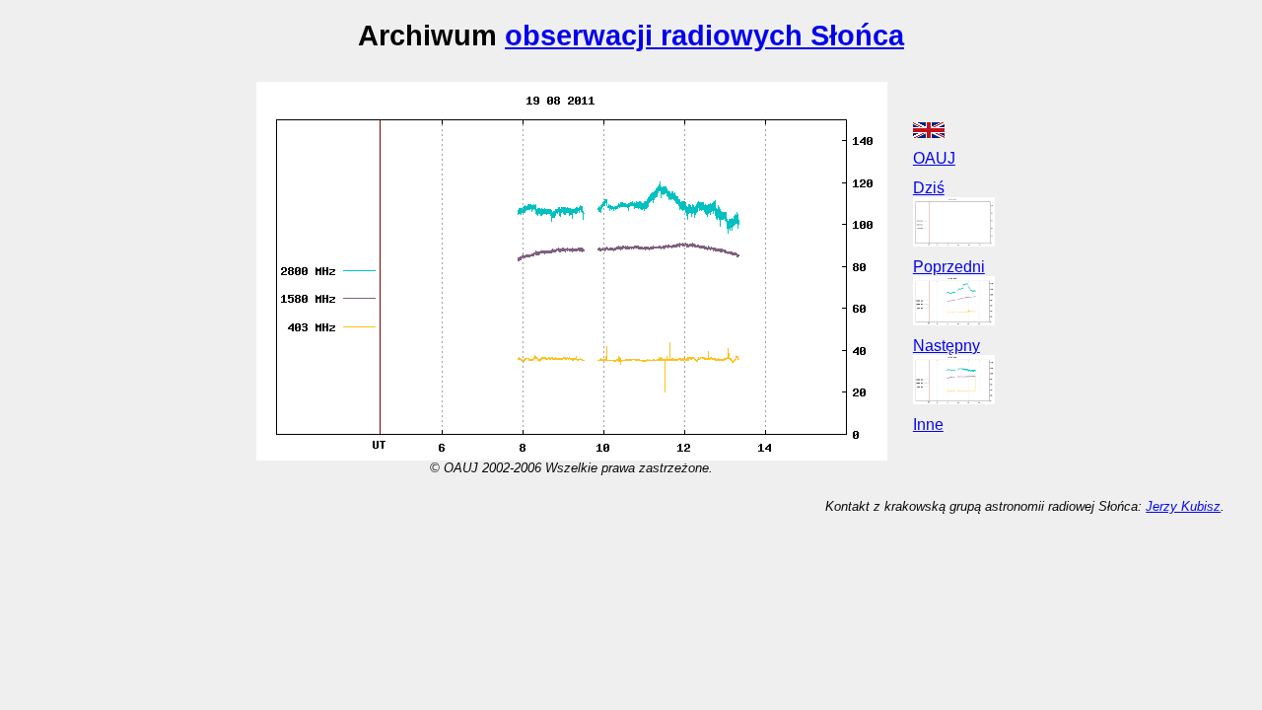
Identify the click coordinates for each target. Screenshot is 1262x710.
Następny (946, 345)
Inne (928, 424)
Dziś (929, 187)
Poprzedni (949, 266)
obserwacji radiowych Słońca (704, 35)
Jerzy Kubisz (1183, 506)
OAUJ (934, 158)
